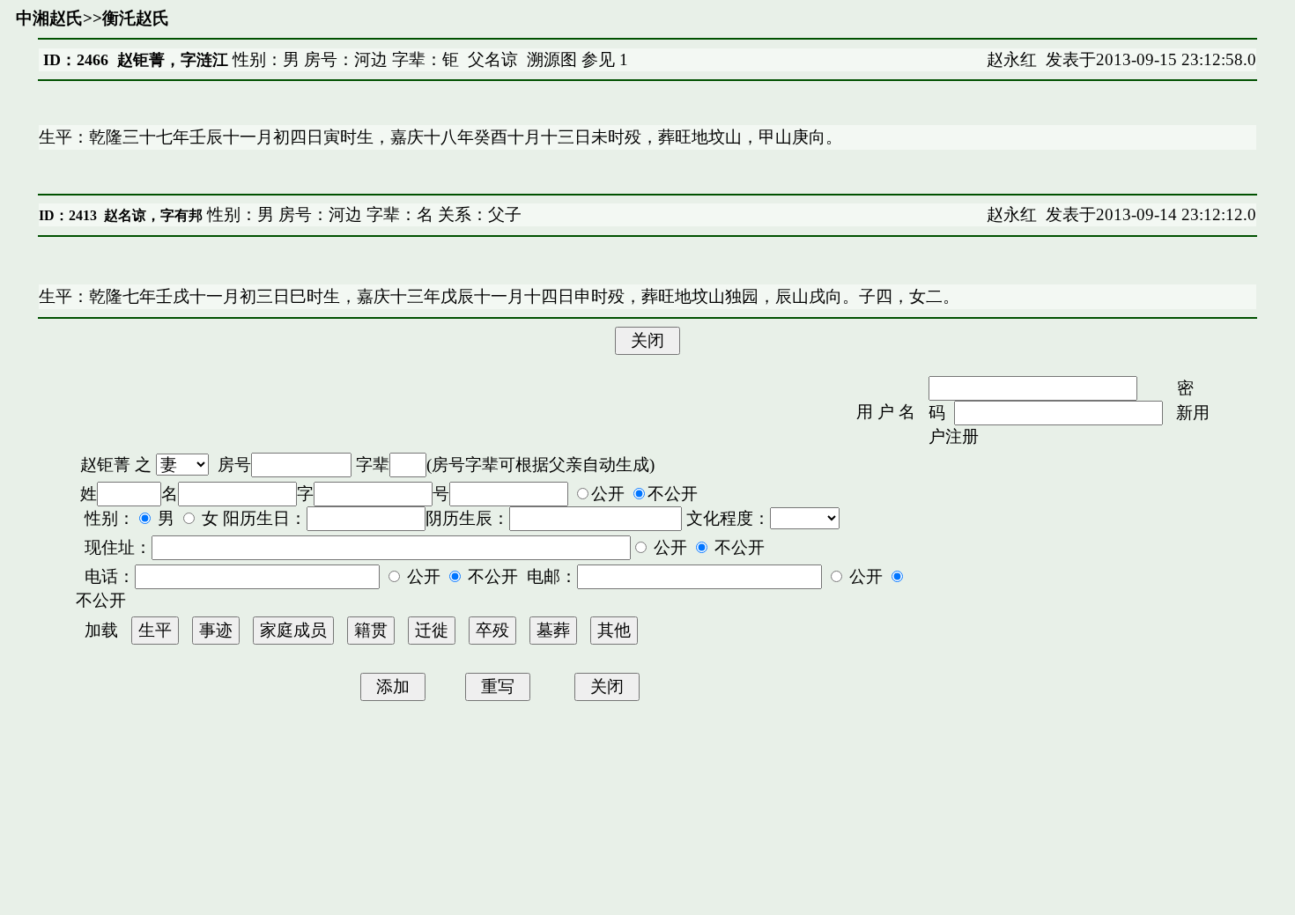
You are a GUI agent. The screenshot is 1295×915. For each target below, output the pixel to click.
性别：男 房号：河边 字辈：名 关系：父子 (362, 214)
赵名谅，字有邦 (153, 215)
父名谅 (493, 59)
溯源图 (552, 59)
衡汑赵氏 (135, 18)
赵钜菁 (105, 464)
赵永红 (1012, 59)
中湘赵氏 (49, 18)
